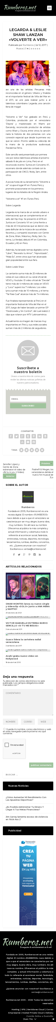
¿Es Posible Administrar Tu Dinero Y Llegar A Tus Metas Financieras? (25, 808)
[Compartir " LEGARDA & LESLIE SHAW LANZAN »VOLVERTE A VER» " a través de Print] (34, 442)
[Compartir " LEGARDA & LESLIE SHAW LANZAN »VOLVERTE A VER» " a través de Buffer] (45, 436)
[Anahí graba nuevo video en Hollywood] (28, 650)
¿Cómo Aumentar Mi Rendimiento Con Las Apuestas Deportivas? (26, 798)
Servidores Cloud (35, 1009)
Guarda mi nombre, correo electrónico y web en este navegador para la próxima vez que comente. (27, 731)
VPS (23, 1009)
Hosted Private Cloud (33, 1013)
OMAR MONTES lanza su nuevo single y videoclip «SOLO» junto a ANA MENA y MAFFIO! (28, 606)
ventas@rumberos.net (42, 992)
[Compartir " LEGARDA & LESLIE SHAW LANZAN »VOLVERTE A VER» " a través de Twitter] (16, 436)
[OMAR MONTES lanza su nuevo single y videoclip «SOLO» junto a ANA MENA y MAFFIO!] (28, 586)
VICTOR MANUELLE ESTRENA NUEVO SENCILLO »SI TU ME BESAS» (27, 624)
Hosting (15, 1009)
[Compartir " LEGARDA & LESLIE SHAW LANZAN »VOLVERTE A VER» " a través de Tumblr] (28, 436)
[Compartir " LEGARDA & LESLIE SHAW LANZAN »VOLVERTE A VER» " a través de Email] (28, 442)
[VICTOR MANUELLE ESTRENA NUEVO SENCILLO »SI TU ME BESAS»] (28, 618)
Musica (19, 48)
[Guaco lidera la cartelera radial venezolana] (28, 634)
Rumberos (28, 45)
